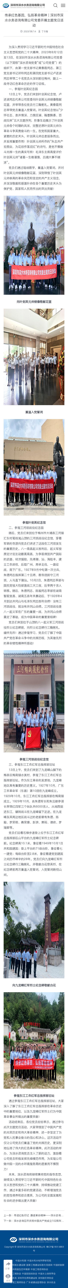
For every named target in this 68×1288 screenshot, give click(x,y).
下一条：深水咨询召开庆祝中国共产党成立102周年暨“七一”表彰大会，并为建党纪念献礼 (34, 1221)
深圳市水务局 (10, 1277)
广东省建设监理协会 (36, 1282)
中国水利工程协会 (12, 1273)
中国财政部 (58, 1264)
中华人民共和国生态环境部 (17, 1269)
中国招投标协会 (29, 1273)
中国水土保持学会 (46, 1273)
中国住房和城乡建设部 (14, 1264)
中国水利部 (20, 1260)
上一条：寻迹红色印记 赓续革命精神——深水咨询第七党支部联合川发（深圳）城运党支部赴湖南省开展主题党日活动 (34, 1215)
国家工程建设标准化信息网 (39, 1264)
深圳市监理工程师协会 (14, 1282)
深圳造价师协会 (45, 1277)
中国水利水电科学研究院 (39, 1260)
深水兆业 (51, 1282)
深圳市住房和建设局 (27, 1277)
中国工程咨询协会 (39, 1269)
